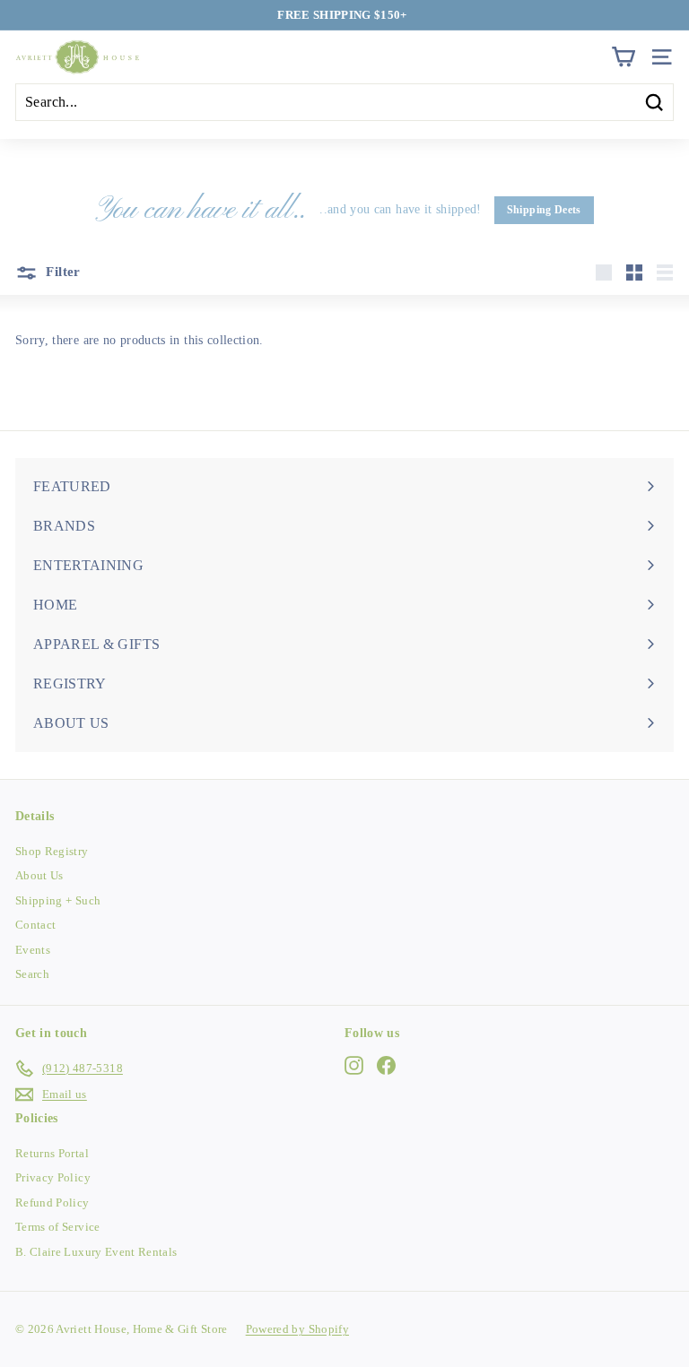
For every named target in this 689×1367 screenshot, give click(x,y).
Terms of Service (57, 1226)
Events (32, 949)
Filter (61, 271)
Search (32, 974)
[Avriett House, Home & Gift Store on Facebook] (386, 1066)
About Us (39, 875)
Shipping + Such (57, 900)
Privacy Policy (53, 1177)
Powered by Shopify (297, 1329)
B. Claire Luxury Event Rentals (96, 1252)
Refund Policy (52, 1202)
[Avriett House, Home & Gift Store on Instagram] (353, 1066)
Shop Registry (52, 851)
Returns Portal (52, 1153)
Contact (35, 924)
